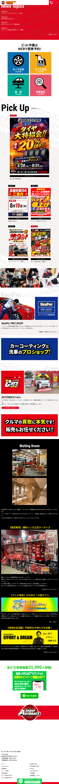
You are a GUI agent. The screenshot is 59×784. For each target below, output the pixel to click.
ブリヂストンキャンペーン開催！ (16, 261)
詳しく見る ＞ (53, 622)
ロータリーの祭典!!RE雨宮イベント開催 (12, 30)
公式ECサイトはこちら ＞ (50, 589)
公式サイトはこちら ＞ (51, 652)
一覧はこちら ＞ (53, 34)
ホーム (3, 764)
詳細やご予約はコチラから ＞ (48, 332)
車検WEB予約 (33, 764)
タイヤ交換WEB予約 (7, 775)
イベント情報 (5, 771)
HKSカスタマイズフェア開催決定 (10, 24)
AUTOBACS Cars (34, 771)
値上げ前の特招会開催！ (16, 178)
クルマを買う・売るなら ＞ (10, 408)
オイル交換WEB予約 (7, 777)
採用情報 (32, 773)
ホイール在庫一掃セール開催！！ (39, 261)
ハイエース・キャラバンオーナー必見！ (12, 13)
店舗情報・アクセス (35, 775)
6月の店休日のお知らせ (7, 19)
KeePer (32, 768)
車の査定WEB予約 (34, 766)
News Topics (5, 766)
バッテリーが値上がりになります (39, 221)
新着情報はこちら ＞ (36, 108)
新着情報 (4, 768)
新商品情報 (4, 773)
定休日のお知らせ (12, 221)
